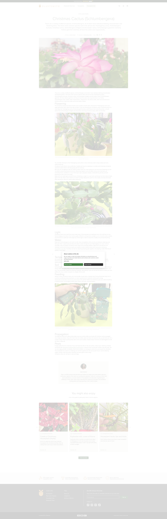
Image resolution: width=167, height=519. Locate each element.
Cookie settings (87, 264)
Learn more (66, 261)
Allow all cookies (68, 264)
